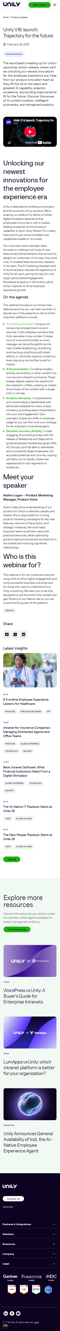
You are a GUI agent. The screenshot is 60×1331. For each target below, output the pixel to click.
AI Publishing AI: (20, 324)
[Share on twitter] (15, 634)
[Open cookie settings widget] (5, 1325)
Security (27, 751)
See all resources (17, 929)
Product (9, 610)
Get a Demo (39, 4)
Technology (11, 751)
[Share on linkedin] (23, 634)
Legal (36, 1322)
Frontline (10, 711)
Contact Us (13, 1198)
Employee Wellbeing (31, 711)
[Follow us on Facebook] (12, 1313)
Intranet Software (14, 54)
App (48, 711)
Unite (8, 818)
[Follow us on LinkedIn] (6, 1313)
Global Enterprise (30, 743)
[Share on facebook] (7, 634)
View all (12, 859)
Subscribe (8, 1206)
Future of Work (24, 818)
